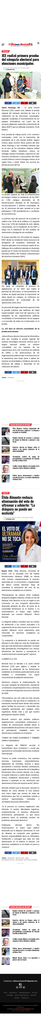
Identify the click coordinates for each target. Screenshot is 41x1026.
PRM (27, 858)
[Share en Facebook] (8, 103)
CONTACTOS (25, 998)
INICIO (5, 992)
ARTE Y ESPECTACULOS (21, 995)
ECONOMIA (10, 995)
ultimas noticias (8, 860)
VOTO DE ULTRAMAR (31, 860)
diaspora (11, 858)
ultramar (19, 860)
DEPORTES (33, 995)
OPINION (16, 998)
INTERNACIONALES (24, 992)
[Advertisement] (20, 20)
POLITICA (34, 992)
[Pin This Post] (24, 103)
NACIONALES (13, 992)
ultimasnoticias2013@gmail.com (25, 981)
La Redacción (10, 69)
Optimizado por (20, 1010)
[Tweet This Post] (16, 103)
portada (11, 377)
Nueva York (20, 858)
